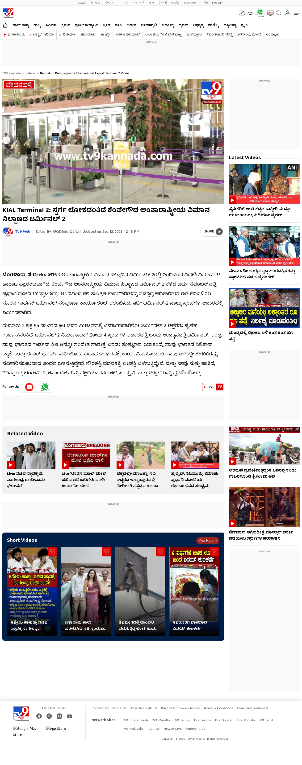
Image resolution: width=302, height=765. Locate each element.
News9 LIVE (173, 729)
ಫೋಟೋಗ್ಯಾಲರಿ (86, 25)
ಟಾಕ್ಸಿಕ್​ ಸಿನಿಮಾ (43, 35)
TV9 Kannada (11, 73)
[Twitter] (49, 716)
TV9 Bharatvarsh (135, 720)
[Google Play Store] (27, 732)
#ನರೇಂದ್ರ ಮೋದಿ (249, 35)
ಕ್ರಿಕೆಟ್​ (65, 25)
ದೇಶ (118, 25)
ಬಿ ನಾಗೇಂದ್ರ (16, 35)
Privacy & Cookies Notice (180, 708)
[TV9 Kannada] (7, 13)
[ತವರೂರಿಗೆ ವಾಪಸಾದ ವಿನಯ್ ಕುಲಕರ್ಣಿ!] (194, 591)
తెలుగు (110, 2)
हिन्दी (96, 2)
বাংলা (151, 2)
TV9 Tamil (265, 720)
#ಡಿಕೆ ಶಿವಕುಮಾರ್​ (127, 35)
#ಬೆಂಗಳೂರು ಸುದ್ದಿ (219, 35)
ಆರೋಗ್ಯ (168, 25)
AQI (250, 14)
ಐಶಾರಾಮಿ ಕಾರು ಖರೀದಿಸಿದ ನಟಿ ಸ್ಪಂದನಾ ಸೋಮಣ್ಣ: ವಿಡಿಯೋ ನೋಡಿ (84, 626)
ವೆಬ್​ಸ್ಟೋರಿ (194, 35)
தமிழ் (175, 2)
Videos (30, 73)
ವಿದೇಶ (131, 25)
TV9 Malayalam (133, 729)
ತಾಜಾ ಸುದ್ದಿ (21, 25)
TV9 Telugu (181, 720)
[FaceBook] (39, 716)
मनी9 (204, 2)
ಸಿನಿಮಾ (51, 25)
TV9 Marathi (160, 720)
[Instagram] (59, 716)
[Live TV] (269, 13)
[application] (113, 141)
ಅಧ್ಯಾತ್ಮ (198, 25)
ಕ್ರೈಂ (244, 25)
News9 (82, 2)
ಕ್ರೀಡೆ (106, 25)
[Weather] (241, 13)
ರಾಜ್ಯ (37, 25)
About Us (119, 708)
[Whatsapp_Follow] (45, 387)
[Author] (7, 232)
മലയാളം (190, 2)
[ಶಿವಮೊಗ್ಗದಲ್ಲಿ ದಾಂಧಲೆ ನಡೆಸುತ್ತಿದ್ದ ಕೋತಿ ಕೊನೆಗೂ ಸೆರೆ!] (140, 591)
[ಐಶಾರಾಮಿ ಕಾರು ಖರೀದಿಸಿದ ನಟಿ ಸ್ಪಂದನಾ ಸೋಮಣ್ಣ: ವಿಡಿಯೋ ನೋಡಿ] (86, 591)
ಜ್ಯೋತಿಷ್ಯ (229, 25)
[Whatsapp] (258, 13)
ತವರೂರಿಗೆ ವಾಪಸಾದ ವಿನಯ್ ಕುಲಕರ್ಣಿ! (190, 626)
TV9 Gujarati (223, 720)
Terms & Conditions (218, 708)
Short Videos (22, 540)
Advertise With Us (143, 708)
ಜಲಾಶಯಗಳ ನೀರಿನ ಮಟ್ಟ (163, 35)
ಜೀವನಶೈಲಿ (149, 25)
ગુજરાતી (138, 2)
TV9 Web (22, 232)
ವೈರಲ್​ (183, 25)
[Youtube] (29, 387)
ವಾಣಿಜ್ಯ (213, 25)
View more (206, 541)
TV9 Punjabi (246, 720)
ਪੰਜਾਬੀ (162, 2)
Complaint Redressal (252, 708)
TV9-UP (217, 2)
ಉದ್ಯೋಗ (272, 35)
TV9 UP (154, 729)
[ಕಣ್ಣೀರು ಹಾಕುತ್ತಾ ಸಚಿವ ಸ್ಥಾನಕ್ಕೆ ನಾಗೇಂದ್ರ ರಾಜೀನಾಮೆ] (32, 591)
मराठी (123, 2)
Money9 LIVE (195, 729)
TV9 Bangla (202, 720)
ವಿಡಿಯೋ (69, 35)
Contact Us (100, 708)
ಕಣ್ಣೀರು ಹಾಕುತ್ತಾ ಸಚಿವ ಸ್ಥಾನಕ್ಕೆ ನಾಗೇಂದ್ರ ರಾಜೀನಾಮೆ (29, 626)
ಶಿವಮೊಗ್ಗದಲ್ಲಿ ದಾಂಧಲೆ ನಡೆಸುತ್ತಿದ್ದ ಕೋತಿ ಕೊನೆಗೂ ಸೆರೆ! (140, 626)
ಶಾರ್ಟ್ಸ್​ (105, 35)
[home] (5, 25)
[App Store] (60, 732)
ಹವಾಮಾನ (88, 35)
